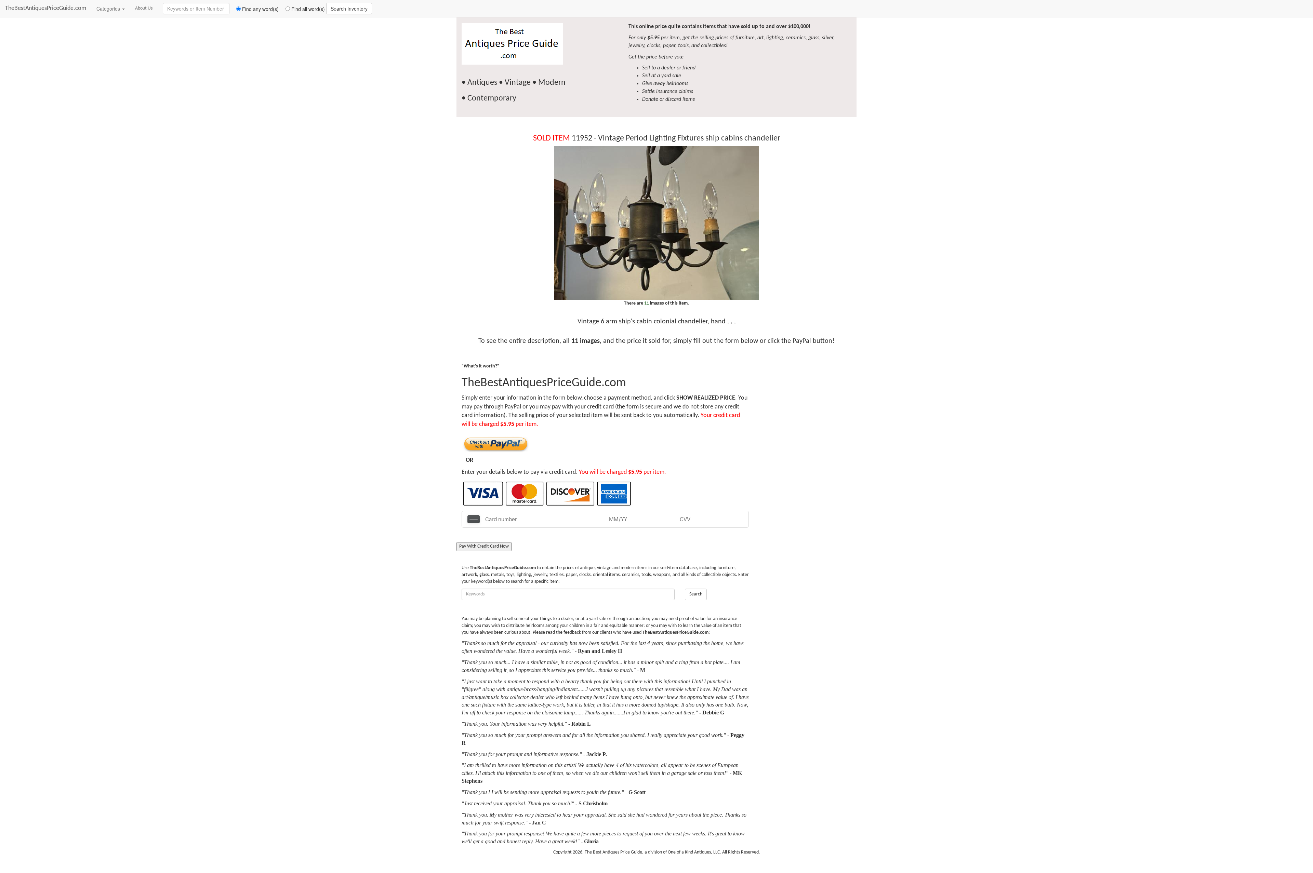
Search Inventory (349, 8)
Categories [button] (108, 8)
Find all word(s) (307, 8)
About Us (143, 8)
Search (695, 594)
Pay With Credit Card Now (484, 546)
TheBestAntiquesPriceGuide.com (45, 8)
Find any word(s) (260, 8)
